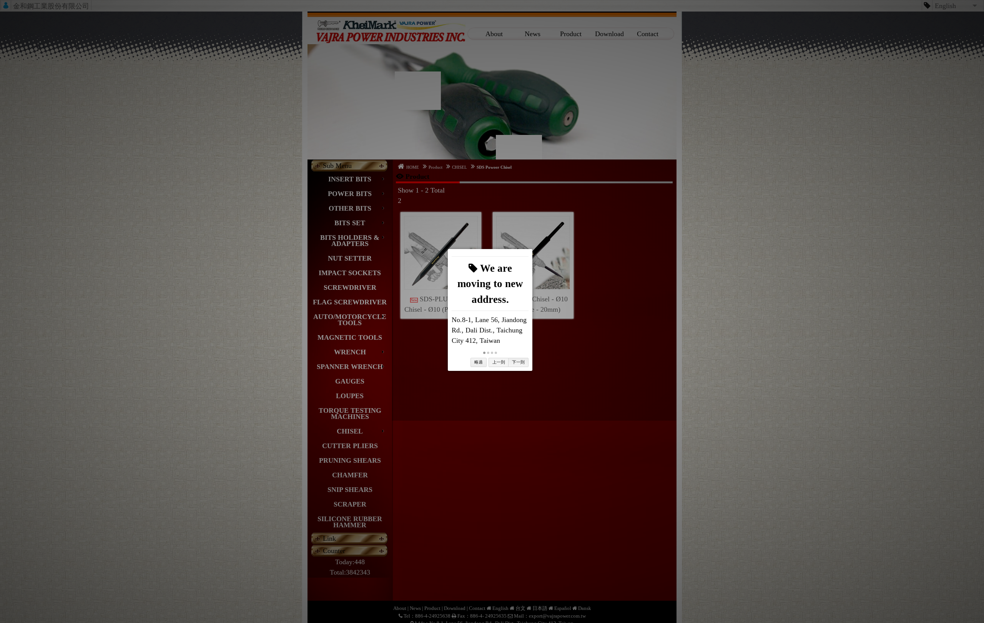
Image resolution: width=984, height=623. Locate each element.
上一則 (498, 362)
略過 (478, 362)
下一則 (518, 362)
